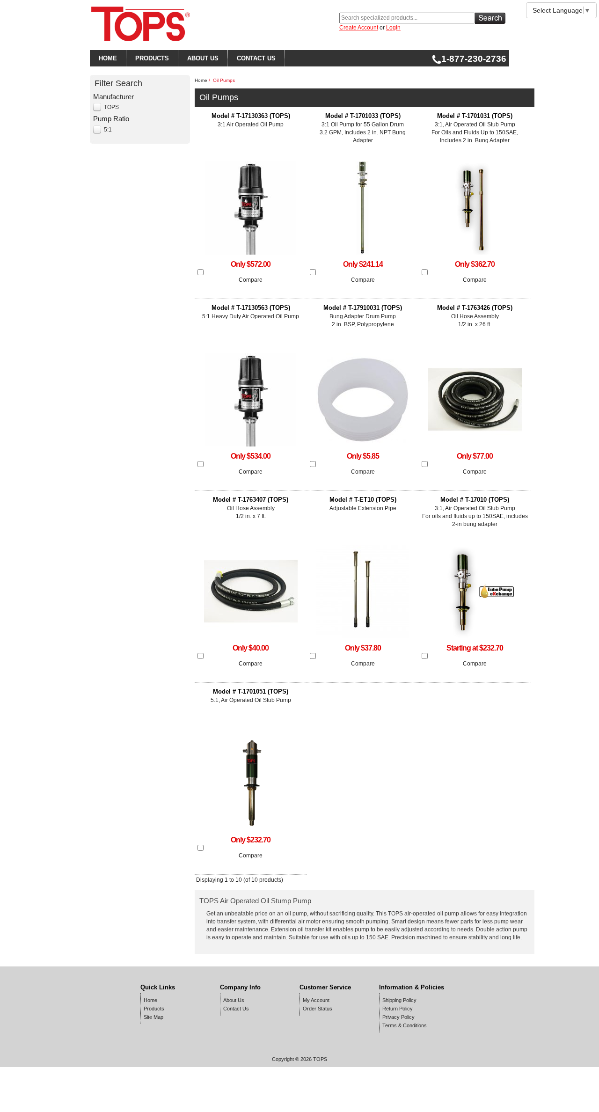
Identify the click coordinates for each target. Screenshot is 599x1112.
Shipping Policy (399, 1000)
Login (393, 27)
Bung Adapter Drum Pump (362, 316)
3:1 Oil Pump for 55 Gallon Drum (363, 128)
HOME (108, 58)
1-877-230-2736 (473, 59)
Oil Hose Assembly (474, 316)
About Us (233, 1000)
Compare (251, 280)
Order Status (317, 1008)
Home (201, 80)
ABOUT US (203, 58)
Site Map (153, 1017)
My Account (316, 1000)
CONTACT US (256, 58)
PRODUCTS (152, 58)
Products (154, 1008)
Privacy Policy (398, 1017)
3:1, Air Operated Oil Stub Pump (474, 128)
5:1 (108, 129)
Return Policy (397, 1008)
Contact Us (236, 1008)
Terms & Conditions (404, 1025)
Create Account (358, 27)
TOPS (111, 107)
